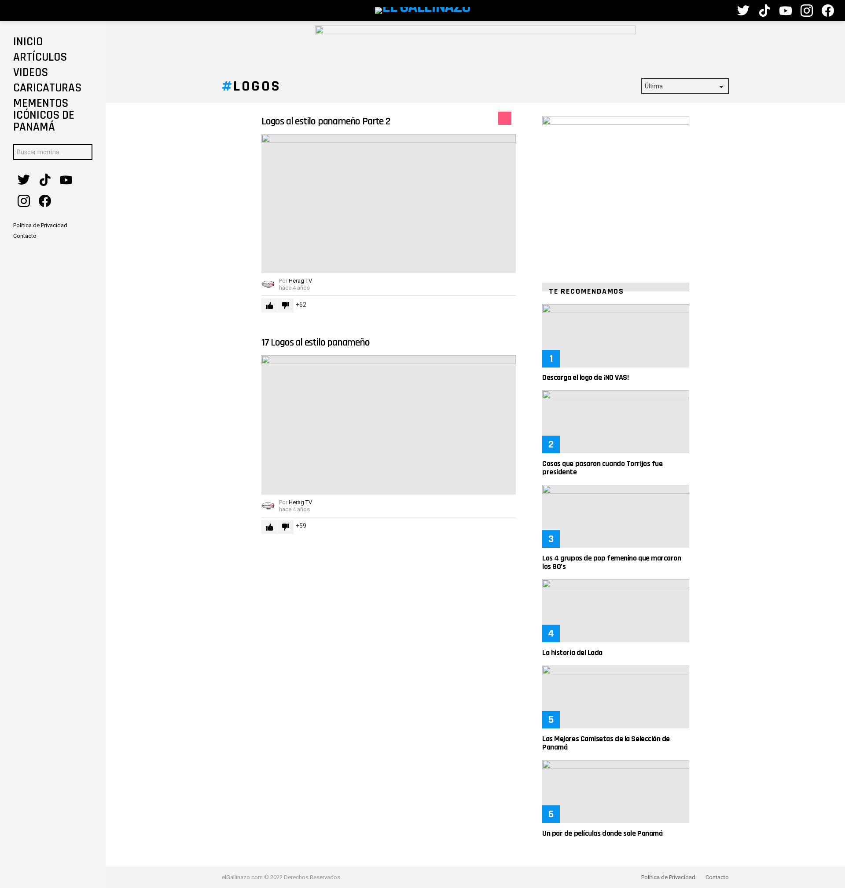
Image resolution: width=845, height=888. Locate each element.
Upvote (269, 305)
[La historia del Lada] (615, 610)
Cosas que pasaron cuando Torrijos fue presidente (602, 468)
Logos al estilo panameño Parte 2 (325, 121)
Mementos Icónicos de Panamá (43, 115)
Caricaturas (47, 87)
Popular (504, 118)
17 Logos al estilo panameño (315, 342)
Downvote (286, 305)
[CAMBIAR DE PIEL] (720, 11)
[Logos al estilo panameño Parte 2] (388, 203)
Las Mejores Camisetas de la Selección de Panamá (606, 743)
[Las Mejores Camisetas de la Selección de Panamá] (615, 697)
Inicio (28, 41)
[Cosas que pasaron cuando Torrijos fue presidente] (615, 421)
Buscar (83, 153)
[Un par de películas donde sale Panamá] (615, 791)
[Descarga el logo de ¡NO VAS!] (615, 335)
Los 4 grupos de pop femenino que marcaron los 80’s (611, 562)
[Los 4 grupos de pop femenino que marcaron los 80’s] (615, 516)
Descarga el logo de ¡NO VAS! (585, 377)
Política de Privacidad (668, 877)
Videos (30, 72)
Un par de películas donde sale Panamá (602, 833)
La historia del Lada (572, 653)
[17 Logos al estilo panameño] (388, 425)
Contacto (717, 877)
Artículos (40, 57)
